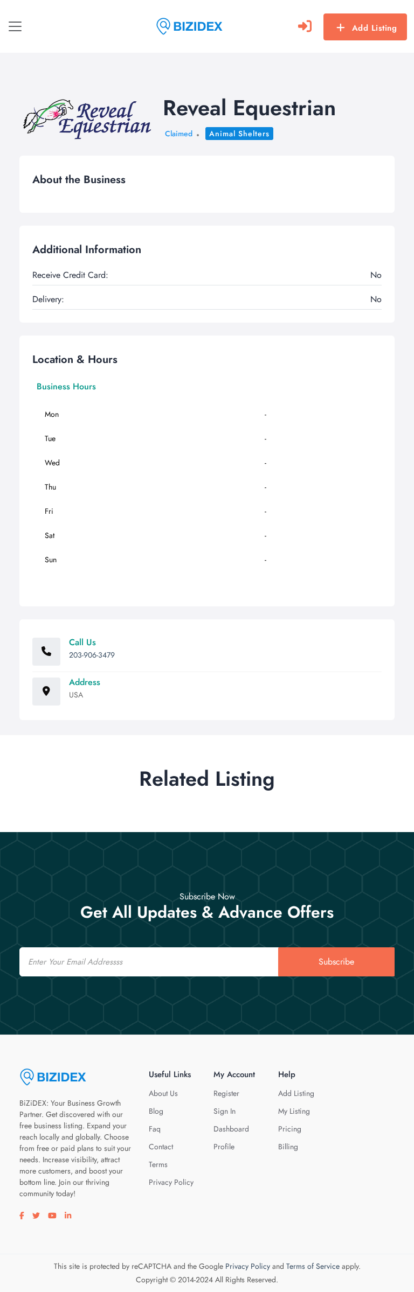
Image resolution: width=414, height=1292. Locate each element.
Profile (223, 1146)
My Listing (294, 1111)
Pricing (289, 1128)
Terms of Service (313, 1266)
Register (226, 1093)
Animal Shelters (239, 133)
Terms (158, 1164)
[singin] (305, 26)
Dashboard (231, 1128)
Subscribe (336, 961)
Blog (156, 1111)
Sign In (224, 1111)
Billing (288, 1146)
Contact (161, 1146)
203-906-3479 (92, 655)
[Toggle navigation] (15, 26)
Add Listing (374, 28)
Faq (155, 1128)
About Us (163, 1093)
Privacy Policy (171, 1182)
